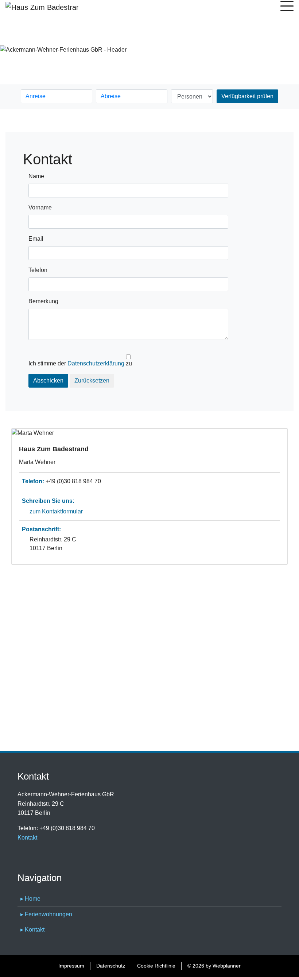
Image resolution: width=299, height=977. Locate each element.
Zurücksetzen (91, 380)
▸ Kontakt (32, 929)
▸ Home (30, 899)
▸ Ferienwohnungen (46, 914)
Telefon (37, 270)
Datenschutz (110, 966)
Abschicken (48, 380)
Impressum (71, 966)
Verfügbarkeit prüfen (247, 96)
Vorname (40, 207)
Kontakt (27, 837)
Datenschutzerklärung (95, 363)
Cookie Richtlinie (156, 966)
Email (35, 239)
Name (36, 176)
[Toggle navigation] (287, 7)
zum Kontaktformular (56, 511)
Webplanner (227, 966)
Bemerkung (43, 301)
